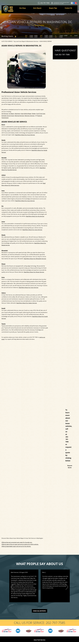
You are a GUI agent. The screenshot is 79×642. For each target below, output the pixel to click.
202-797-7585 (44, 3)
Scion (3, 277)
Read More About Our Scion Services (28, 287)
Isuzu (3, 190)
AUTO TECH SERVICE (7, 41)
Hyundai (4, 157)
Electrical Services (19, 115)
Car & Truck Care (40, 113)
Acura (3, 124)
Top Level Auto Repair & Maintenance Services (26, 41)
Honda (3, 140)
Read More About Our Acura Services (25, 135)
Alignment (17, 113)
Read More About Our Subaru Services (26, 303)
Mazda (3, 235)
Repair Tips (53, 8)
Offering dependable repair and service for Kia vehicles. (16, 546)
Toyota (3, 324)
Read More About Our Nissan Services (34, 272)
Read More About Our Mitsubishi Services (35, 258)
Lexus (3, 221)
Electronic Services (29, 115)
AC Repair (11, 113)
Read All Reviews (39, 611)
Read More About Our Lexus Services (32, 229)
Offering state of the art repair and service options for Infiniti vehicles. (20, 544)
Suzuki (3, 308)
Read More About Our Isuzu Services (25, 201)
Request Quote (69, 466)
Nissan (3, 264)
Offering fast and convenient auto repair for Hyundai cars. (17, 542)
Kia (2, 206)
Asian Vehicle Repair (26, 113)
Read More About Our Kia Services (35, 216)
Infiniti (4, 175)
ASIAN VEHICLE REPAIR (46, 41)
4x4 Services (5, 113)
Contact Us (68, 8)
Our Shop (22, 8)
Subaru (4, 293)
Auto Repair (37, 8)
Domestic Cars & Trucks (8, 115)
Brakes (34, 113)
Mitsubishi (5, 250)
